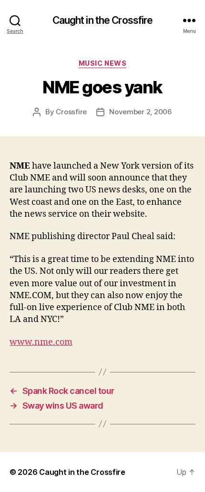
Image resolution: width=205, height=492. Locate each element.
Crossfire (71, 111)
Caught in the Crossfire (102, 20)
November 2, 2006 (140, 111)
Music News (102, 63)
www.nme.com (41, 342)
